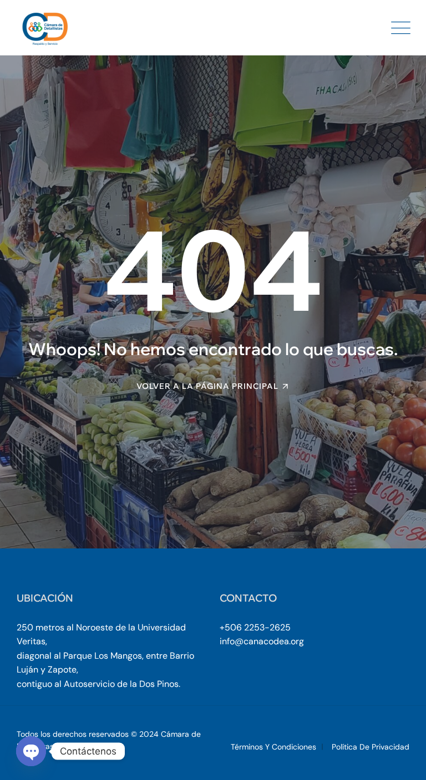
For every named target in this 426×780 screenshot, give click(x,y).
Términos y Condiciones (273, 747)
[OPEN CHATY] (31, 751)
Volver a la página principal (207, 386)
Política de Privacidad (370, 747)
